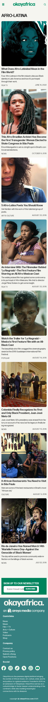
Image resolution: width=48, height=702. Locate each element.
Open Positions (9, 657)
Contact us (8, 648)
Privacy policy (9, 651)
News (5, 621)
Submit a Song (9, 654)
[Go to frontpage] (24, 4)
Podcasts (7, 635)
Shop (5, 638)
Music (5, 624)
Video (5, 632)
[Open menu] (3, 4)
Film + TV (7, 627)
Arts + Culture (9, 630)
